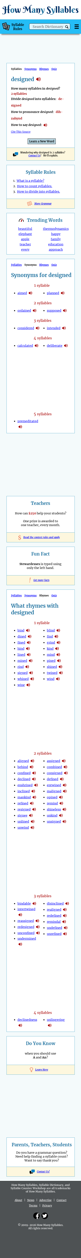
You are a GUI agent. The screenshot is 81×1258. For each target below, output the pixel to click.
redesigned (25, 927)
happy (55, 234)
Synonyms (30, 69)
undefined (54, 928)
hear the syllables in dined (29, 636)
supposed (54, 310)
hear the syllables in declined (34, 779)
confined (24, 773)
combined (54, 767)
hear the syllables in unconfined (38, 933)
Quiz (54, 69)
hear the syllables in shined (60, 667)
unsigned (54, 821)
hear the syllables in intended (64, 328)
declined (23, 779)
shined (52, 667)
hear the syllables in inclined (33, 791)
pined (51, 661)
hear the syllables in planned (62, 293)
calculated (25, 346)
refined (22, 803)
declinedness (27, 1020)
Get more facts (40, 580)
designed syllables (38, 79)
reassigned (25, 921)
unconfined (26, 933)
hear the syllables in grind (58, 642)
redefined (54, 916)
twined (52, 673)
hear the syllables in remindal (64, 922)
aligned (23, 761)
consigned (54, 773)
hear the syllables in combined (65, 767)
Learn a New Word (41, 141)
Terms (33, 1205)
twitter (44, 1216)
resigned (24, 809)
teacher (25, 244)
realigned (54, 910)
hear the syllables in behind (31, 767)
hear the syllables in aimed (30, 293)
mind (51, 655)
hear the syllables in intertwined (20, 915)
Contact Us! (43, 1171)
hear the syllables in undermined (20, 944)
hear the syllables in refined (31, 803)
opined (52, 797)
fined (21, 642)
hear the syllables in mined (30, 661)
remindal (54, 922)
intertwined (26, 909)
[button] (66, 27)
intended (53, 328)
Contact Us (34, 155)
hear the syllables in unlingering (49, 1025)
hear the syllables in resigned (34, 809)
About (18, 1200)
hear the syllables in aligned (32, 761)
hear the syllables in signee (31, 815)
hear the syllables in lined (28, 655)
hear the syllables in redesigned (38, 927)
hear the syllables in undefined (65, 928)
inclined (23, 791)
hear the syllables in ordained (34, 311)
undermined (26, 939)
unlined (23, 821)
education (55, 244)
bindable (24, 903)
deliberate (54, 346)
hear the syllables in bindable (34, 903)
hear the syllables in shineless (64, 809)
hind (20, 649)
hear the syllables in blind (58, 630)
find (50, 636)
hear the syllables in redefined (65, 916)
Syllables (16, 264)
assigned (53, 761)
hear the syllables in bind (28, 630)
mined (22, 661)
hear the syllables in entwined (64, 785)
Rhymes (44, 69)
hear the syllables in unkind (61, 815)
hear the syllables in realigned (65, 910)
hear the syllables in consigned (66, 773)
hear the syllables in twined (61, 673)
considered (25, 328)
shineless (54, 809)
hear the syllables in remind (61, 803)
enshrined (25, 785)
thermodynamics (56, 229)
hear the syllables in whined (32, 679)
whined (23, 679)
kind (50, 649)
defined (52, 779)
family (56, 239)
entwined (54, 785)
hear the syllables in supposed (65, 311)
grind (51, 642)
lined (21, 655)
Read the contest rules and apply (40, 537)
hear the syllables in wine (28, 685)
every (25, 249)
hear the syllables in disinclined (67, 903)
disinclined (55, 903)
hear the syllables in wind (58, 679)
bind (20, 630)
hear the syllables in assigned (63, 761)
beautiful (25, 229)
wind (50, 679)
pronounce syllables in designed (45, 125)
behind (22, 767)
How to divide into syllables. (38, 191)
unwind (23, 828)
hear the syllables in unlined (32, 821)
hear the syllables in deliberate (66, 346)
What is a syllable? (30, 181)
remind (52, 803)
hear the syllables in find (56, 636)
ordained (24, 310)
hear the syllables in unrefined (65, 934)
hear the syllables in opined (61, 797)
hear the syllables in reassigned (37, 921)
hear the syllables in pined (59, 661)
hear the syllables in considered (37, 328)
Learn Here (41, 1069)
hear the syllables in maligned (65, 791)
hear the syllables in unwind (32, 828)
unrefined (54, 934)
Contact (62, 1200)
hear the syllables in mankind (34, 797)
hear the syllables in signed (31, 673)
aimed (22, 293)
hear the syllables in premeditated (20, 427)
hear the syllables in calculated (36, 346)
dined (21, 636)
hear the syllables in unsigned (64, 821)
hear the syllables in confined (34, 773)
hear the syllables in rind (27, 667)
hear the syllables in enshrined (36, 785)
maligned (54, 791)
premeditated (27, 421)
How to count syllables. (34, 186)
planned (53, 293)
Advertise (45, 1200)
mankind (24, 797)
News (30, 1200)
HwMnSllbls (41, 9)
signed (22, 673)
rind (20, 667)
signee (22, 815)
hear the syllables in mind (58, 655)
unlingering (56, 1020)
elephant (25, 234)
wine (21, 685)
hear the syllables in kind (57, 649)
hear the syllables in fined (28, 642)
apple (25, 239)
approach (56, 249)
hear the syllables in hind (28, 649)
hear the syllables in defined (62, 779)
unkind (52, 815)
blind (51, 630)
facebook (36, 1216)
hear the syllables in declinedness (20, 1025)
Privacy (47, 1205)
